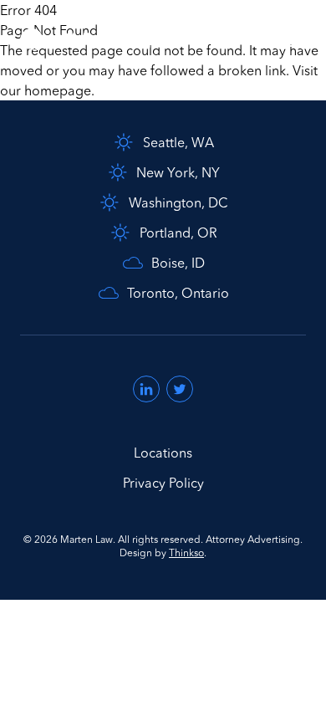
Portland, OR (178, 232)
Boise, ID (178, 262)
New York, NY (178, 172)
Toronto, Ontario (178, 292)
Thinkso (186, 552)
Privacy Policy (163, 482)
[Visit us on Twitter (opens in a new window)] (179, 389)
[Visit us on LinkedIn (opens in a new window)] (146, 389)
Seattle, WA (178, 142)
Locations (163, 452)
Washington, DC (178, 202)
